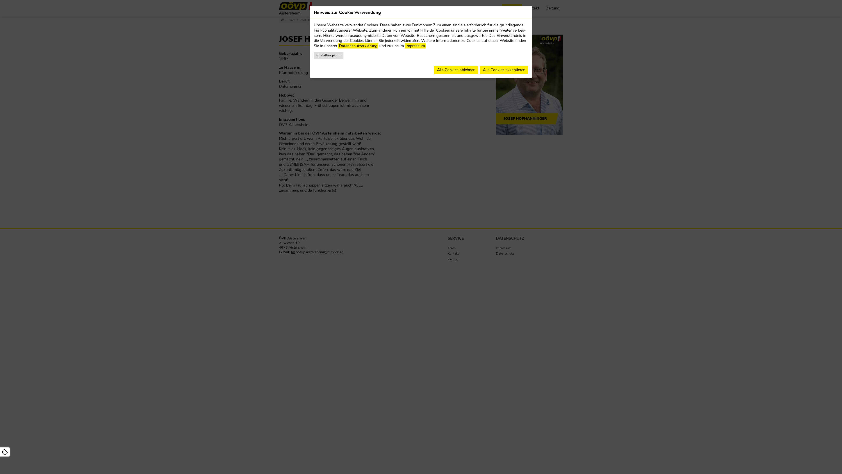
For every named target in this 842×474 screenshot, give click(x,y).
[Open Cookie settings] (5, 451)
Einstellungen (326, 55)
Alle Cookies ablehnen (456, 69)
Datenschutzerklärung (358, 45)
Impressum (415, 45)
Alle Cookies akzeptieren (504, 69)
